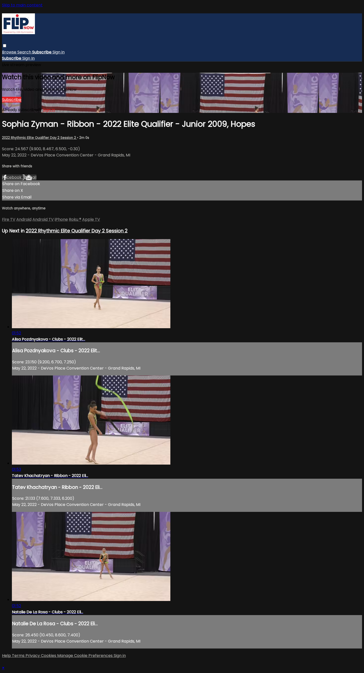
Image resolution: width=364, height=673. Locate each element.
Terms (19, 655)
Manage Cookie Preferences (85, 655)
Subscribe (11, 99)
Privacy (33, 655)
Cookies (49, 655)
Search (24, 52)
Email (31, 177)
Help (7, 655)
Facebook (12, 177)
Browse (9, 52)
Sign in (58, 52)
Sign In (28, 58)
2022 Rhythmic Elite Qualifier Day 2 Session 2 (39, 137)
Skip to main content (22, 5)
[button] (4, 45)
